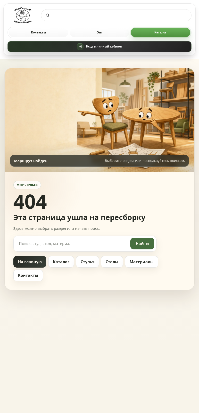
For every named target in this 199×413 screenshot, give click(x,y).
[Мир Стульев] (23, 15)
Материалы (142, 261)
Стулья (87, 261)
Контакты (38, 32)
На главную (30, 261)
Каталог (160, 32)
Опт (100, 32)
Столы (112, 261)
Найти (142, 243)
